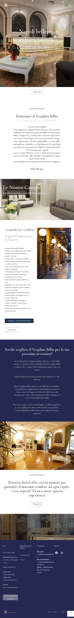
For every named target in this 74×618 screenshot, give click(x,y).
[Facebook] (56, 552)
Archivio (22, 560)
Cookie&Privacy (25, 555)
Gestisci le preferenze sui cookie (10, 597)
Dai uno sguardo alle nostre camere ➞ (25, 193)
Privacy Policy (53, 612)
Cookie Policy (65, 612)
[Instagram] (61, 552)
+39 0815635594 (47, 567)
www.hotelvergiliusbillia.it (10, 587)
